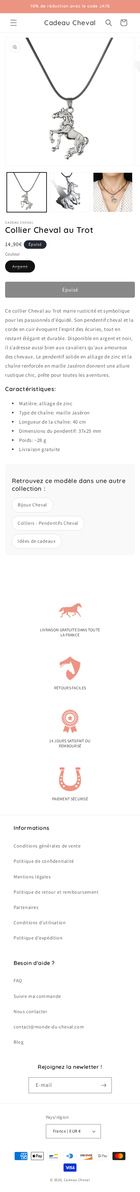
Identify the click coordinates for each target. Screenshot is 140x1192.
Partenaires (26, 907)
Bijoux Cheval (32, 505)
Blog (18, 1042)
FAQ (18, 980)
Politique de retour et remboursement (56, 892)
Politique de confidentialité (44, 861)
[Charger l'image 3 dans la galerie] (113, 192)
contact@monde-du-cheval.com (49, 1027)
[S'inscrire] (104, 1085)
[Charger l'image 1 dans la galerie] (27, 192)
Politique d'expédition (38, 938)
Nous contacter (30, 1011)
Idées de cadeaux (37, 541)
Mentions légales (32, 877)
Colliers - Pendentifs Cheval (48, 523)
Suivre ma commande (37, 996)
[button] (13, 22)
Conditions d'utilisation (40, 922)
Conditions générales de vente (47, 846)
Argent (23, 268)
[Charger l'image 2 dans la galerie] (70, 192)
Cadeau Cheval (77, 1179)
